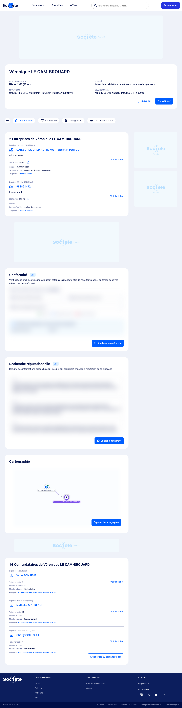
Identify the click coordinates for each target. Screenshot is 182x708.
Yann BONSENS (103, 93)
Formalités (57, 5)
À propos (100, 705)
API (36, 697)
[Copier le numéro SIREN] (28, 162)
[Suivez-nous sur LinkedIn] (141, 694)
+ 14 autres (138, 93)
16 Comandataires (103, 120)
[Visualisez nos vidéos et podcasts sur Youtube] (156, 694)
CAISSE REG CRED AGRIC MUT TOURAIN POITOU (34, 93)
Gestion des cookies (129, 705)
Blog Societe (143, 683)
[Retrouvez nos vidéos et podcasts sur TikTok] (163, 694)
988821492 (67, 93)
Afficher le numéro (25, 174)
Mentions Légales (172, 705)
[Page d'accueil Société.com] (10, 5)
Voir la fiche (116, 159)
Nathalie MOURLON (122, 93)
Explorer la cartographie (106, 522)
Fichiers (38, 688)
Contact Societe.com (95, 683)
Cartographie (75, 120)
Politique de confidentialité (151, 705)
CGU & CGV (112, 705)
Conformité (51, 120)
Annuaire (39, 693)
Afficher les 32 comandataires (105, 656)
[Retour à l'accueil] (12, 679)
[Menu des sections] (7, 120)
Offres (73, 5)
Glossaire (90, 688)
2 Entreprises (26, 120)
